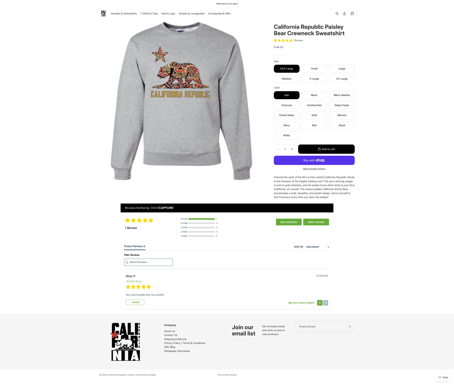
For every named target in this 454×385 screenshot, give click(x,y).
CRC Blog (169, 347)
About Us (169, 331)
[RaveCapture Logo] (161, 208)
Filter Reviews (132, 254)
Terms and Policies (227, 374)
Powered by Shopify (146, 374)
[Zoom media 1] (182, 102)
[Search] (337, 13)
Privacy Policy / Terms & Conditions (184, 342)
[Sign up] (349, 326)
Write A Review (316, 222)
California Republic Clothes (121, 374)
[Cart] (352, 13)
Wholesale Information (177, 350)
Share (135, 302)
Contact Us (170, 334)
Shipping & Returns (175, 339)
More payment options (314, 168)
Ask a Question (288, 222)
